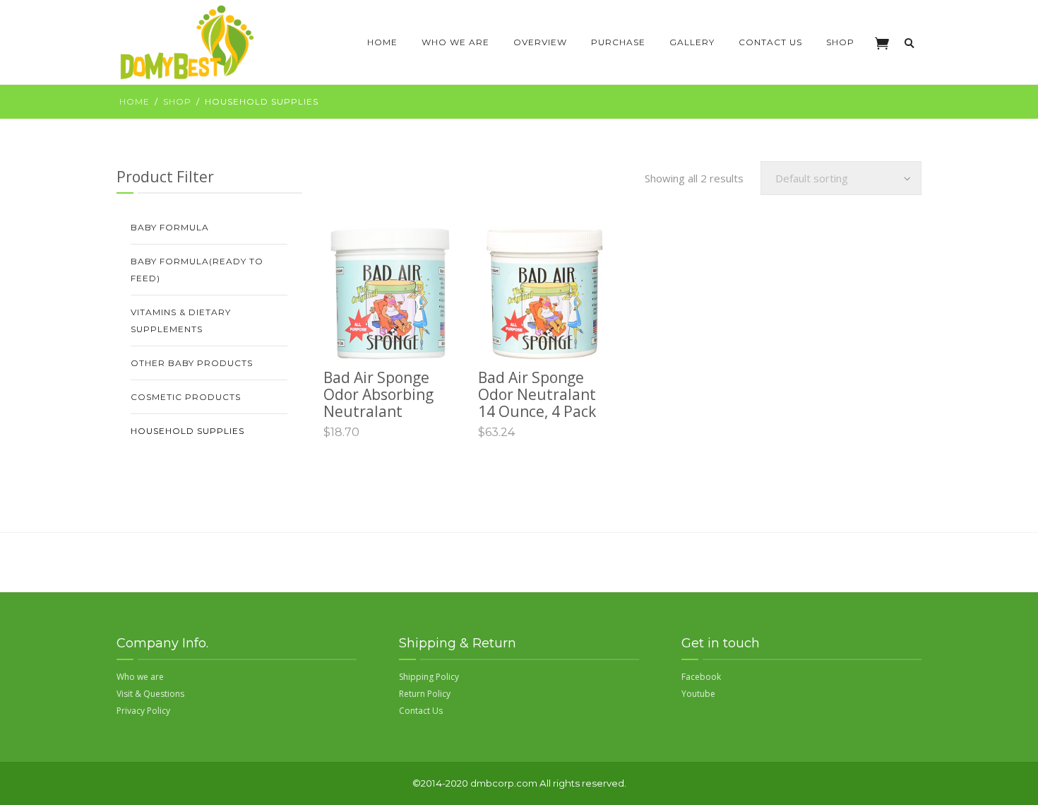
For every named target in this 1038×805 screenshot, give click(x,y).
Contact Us (770, 42)
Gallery (692, 42)
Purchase (618, 42)
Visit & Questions (150, 694)
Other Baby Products (192, 363)
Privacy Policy (143, 711)
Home (382, 42)
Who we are (455, 42)
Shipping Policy (429, 677)
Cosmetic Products (186, 397)
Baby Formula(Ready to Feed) (197, 269)
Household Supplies (187, 430)
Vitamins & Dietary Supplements (181, 320)
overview (540, 42)
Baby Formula (170, 227)
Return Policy (425, 694)
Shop (840, 42)
